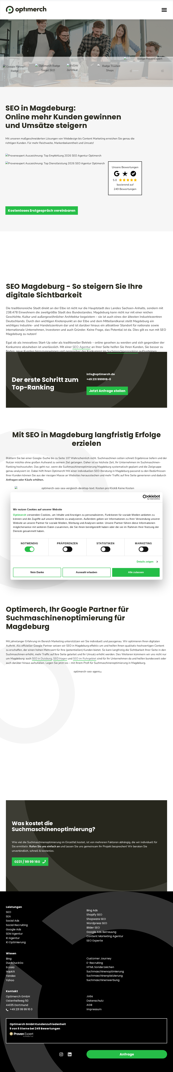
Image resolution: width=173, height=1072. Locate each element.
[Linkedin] (69, 1054)
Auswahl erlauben (86, 572)
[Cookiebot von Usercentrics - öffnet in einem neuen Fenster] (145, 497)
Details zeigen (145, 561)
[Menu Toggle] (164, 10)
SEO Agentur (81, 347)
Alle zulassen (136, 572)
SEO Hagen (60, 658)
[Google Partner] (15, 72)
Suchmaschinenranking (122, 351)
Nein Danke (37, 572)
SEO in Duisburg (42, 658)
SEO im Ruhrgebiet (84, 658)
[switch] (67, 549)
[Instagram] (61, 1054)
